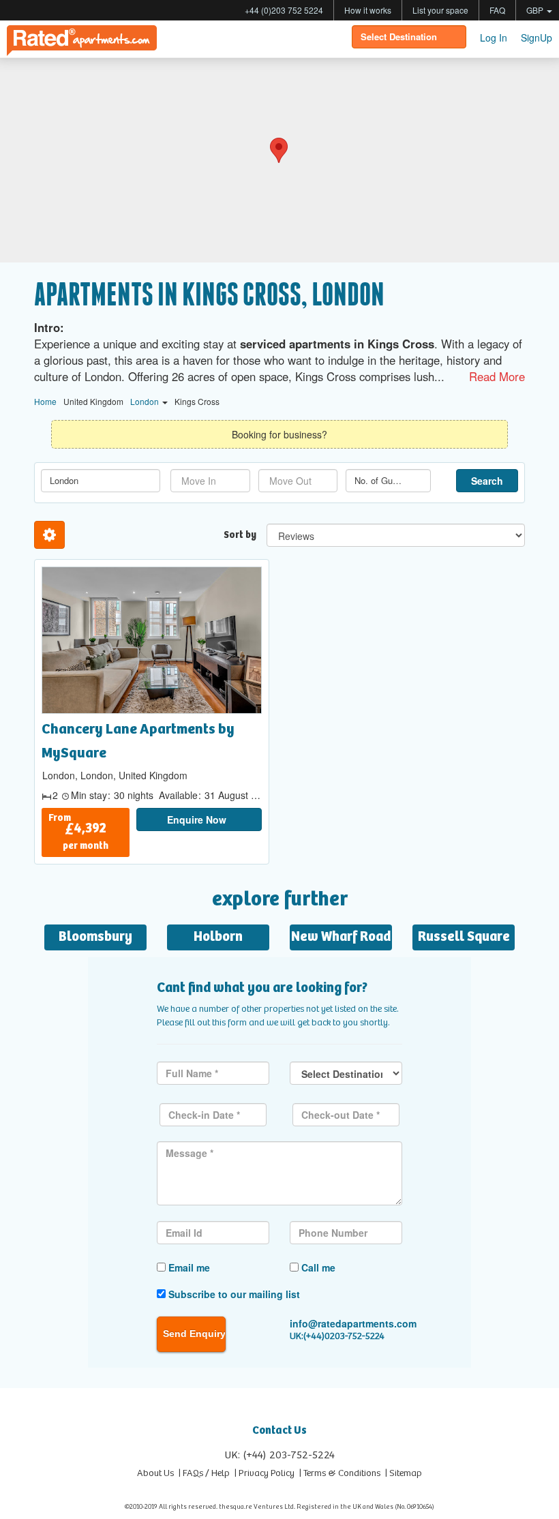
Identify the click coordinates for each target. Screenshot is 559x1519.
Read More (497, 376)
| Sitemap (403, 1473)
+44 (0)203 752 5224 (284, 10)
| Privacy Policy (264, 1473)
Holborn (218, 937)
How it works (367, 10)
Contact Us (279, 1431)
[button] (279, 150)
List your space (440, 10)
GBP (535, 10)
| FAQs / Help (204, 1473)
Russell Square (464, 937)
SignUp (536, 37)
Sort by (240, 535)
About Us (155, 1473)
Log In (493, 37)
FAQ (497, 10)
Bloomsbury (95, 937)
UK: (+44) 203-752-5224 (280, 1455)
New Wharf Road (341, 937)
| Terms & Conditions (339, 1473)
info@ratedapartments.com (353, 1323)
